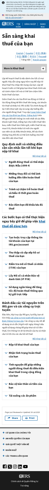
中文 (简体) (41, 53)
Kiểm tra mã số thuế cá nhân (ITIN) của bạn (26, 265)
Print (32, 418)
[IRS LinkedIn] (20, 466)
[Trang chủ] (8, 23)
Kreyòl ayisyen (39, 59)
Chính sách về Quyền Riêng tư (24, 481)
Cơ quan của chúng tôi (18, 432)
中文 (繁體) (22, 56)
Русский (42, 56)
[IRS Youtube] (25, 466)
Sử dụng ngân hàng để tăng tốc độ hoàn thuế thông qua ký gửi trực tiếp (26, 290)
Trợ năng (24, 485)
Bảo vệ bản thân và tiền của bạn (25, 385)
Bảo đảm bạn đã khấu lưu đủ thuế (26, 206)
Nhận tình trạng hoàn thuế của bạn (25, 354)
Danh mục (43, 24)
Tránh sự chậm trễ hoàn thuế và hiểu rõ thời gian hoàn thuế (26, 192)
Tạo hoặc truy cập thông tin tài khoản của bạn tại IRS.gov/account (25, 241)
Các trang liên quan (17, 455)
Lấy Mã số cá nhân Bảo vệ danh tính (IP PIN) (24, 277)
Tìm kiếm (18, 24)
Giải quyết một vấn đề (17, 444)
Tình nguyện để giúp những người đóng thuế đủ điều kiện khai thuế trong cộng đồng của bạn (26, 370)
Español (29, 53)
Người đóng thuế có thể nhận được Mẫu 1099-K (26, 163)
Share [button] (15, 418)
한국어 (33, 56)
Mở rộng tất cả (39, 156)
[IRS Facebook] (5, 466)
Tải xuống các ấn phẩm (22, 396)
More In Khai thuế (14, 68)
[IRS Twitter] (10, 466)
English (19, 53)
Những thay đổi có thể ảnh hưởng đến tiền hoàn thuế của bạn (24, 177)
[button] (30, 24)
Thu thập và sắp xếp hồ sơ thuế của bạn (24, 254)
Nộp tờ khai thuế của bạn (24, 344)
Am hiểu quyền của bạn (18, 438)
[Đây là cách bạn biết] (24, 16)
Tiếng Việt (26, 59)
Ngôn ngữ (11, 450)
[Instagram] (15, 466)
